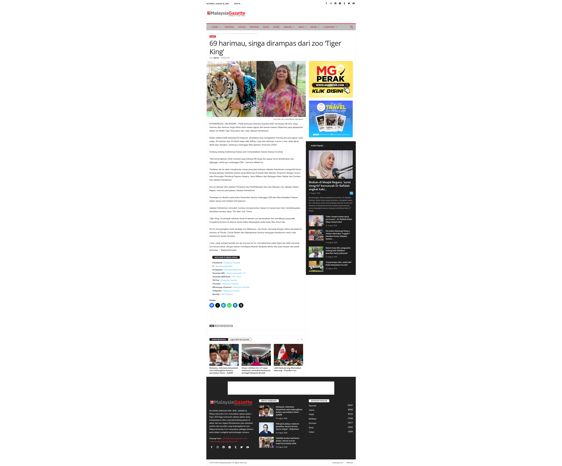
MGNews (313, 419)
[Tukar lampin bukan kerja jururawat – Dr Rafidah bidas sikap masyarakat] (316, 220)
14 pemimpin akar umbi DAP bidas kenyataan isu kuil (339, 263)
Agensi (216, 58)
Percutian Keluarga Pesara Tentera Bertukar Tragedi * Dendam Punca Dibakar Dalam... (338, 235)
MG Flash (236, 276)
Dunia (266, 27)
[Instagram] (331, 3)
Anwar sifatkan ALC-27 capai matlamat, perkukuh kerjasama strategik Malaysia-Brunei (256, 370)
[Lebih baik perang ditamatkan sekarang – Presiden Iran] (288, 355)
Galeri (313, 27)
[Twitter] (349, 3)
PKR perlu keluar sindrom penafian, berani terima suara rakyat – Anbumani (287, 426)
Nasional (229, 27)
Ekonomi (254, 27)
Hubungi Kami (337, 462)
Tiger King (228, 326)
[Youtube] (353, 3)
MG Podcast (227, 294)
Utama (215, 27)
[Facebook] (326, 3)
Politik (241, 27)
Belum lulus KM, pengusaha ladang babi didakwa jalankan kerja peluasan (338, 250)
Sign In (237, 3)
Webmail (349, 462)
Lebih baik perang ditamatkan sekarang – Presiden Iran (287, 369)
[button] (351, 27)
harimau (219, 326)
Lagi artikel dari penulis (239, 339)
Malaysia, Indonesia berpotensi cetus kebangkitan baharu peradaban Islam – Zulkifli (223, 370)
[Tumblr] (344, 3)
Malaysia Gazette (232, 262)
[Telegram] (340, 3)
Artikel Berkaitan (219, 339)
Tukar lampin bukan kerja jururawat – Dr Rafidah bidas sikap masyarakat (339, 219)
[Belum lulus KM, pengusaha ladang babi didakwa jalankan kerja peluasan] (316, 252)
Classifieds (328, 27)
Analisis (288, 27)
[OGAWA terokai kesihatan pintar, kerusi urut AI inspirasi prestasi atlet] (266, 442)
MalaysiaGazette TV (236, 273)
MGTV (301, 27)
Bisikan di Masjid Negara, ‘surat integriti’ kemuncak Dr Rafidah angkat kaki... (330, 185)
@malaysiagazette (224, 266)
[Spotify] (335, 3)
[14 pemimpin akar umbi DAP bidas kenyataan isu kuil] (316, 266)
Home (211, 33)
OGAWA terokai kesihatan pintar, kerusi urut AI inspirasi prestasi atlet (287, 441)
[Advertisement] (256, 317)
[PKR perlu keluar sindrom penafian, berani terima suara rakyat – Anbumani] (266, 427)
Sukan (276, 27)
